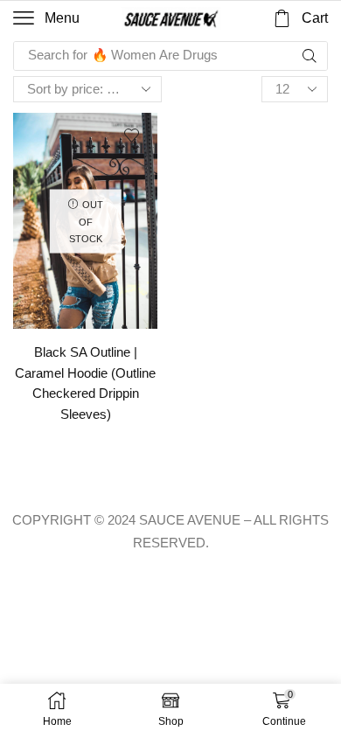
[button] (46, 18)
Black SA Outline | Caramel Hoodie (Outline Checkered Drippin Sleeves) (85, 383)
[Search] (309, 56)
